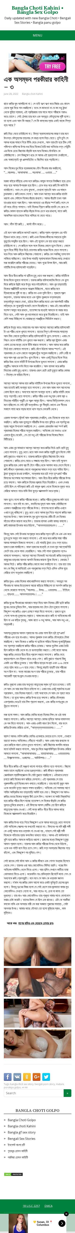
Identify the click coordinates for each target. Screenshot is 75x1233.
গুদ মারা (25, 1087)
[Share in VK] (17, 1077)
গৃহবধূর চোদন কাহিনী (18, 1151)
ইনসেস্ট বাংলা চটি (16, 1145)
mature (60, 1084)
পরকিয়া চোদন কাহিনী (18, 1157)
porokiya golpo (12, 1087)
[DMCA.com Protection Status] (13, 1174)
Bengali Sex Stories (21, 1139)
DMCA (48, 1206)
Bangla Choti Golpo (22, 1120)
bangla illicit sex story (21, 1084)
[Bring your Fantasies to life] (38, 1043)
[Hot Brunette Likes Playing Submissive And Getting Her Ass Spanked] (38, 1013)
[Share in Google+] (36, 1077)
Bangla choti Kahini (32, 94)
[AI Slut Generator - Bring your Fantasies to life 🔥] (38, 951)
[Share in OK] (27, 1077)
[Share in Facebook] (8, 1077)
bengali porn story (45, 1084)
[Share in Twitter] (46, 1077)
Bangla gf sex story (22, 1132)
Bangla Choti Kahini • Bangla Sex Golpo (37, 10)
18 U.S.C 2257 (31, 1206)
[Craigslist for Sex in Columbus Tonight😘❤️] (38, 982)
